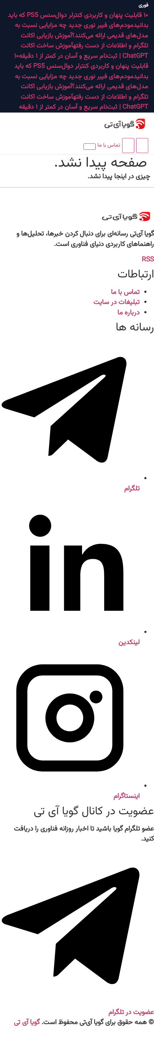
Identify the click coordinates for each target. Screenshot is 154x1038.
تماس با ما (108, 145)
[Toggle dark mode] (128, 145)
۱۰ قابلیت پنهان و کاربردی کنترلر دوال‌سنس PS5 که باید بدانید (81, 66)
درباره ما (128, 313)
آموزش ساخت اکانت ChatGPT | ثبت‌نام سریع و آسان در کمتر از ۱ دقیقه (83, 51)
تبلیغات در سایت (116, 302)
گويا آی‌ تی (27, 1022)
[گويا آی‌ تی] (116, 124)
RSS (148, 259)
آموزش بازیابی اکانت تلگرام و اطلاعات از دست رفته (84, 41)
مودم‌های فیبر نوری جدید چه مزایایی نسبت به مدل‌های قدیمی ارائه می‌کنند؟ (81, 30)
